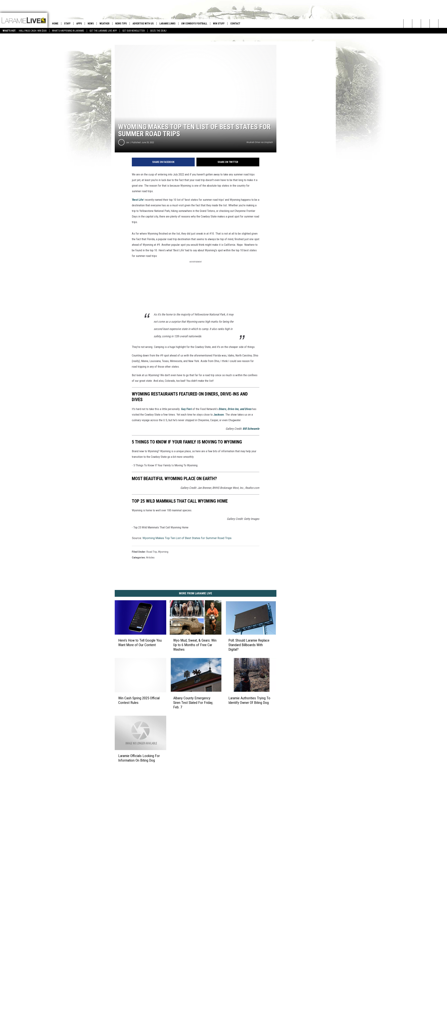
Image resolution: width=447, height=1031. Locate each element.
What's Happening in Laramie (68, 30)
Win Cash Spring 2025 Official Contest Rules (139, 700)
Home (55, 23)
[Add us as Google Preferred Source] (416, 23)
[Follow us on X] (434, 23)
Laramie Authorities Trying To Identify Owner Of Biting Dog (249, 700)
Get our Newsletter (133, 30)
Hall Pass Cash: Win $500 (33, 30)
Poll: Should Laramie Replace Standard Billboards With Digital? (248, 645)
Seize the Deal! (158, 30)
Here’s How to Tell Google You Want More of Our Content (140, 642)
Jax (127, 142)
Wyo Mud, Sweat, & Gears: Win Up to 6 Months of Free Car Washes (195, 645)
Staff (67, 23)
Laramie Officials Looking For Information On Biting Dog (139, 758)
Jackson (218, 414)
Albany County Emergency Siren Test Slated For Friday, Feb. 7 (193, 702)
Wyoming (163, 551)
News (91, 23)
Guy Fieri (186, 409)
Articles (150, 557)
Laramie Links (167, 23)
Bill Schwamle (251, 428)
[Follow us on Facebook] (425, 23)
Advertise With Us (143, 23)
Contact (235, 23)
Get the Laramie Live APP (103, 30)
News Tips (121, 23)
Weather (104, 23)
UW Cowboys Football (194, 23)
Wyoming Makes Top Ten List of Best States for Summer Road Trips (187, 538)
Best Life (138, 199)
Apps (79, 23)
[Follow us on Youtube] (442, 23)
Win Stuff (219, 23)
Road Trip (151, 551)
